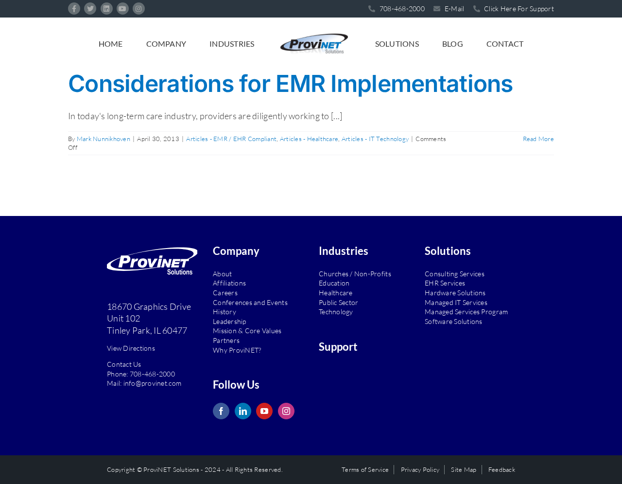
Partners (226, 340)
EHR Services (445, 283)
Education (334, 283)
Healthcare (336, 292)
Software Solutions (454, 321)
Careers (225, 292)
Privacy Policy (420, 469)
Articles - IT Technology (375, 139)
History (224, 311)
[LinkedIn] (243, 411)
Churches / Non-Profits (355, 273)
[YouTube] (264, 411)
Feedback (501, 469)
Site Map (463, 469)
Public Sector (338, 302)
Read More (538, 139)
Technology (336, 311)
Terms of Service (365, 469)
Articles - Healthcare (309, 139)
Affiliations (229, 283)
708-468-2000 (152, 374)
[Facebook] (221, 411)
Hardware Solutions (455, 292)
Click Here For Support (518, 8)
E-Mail (453, 8)
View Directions (131, 348)
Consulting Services (454, 273)
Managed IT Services (456, 302)
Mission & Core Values (247, 330)
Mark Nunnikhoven (103, 139)
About (222, 273)
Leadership (229, 321)
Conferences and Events (250, 302)
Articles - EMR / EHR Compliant (231, 139)
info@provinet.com (152, 383)
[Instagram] (286, 411)
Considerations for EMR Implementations (290, 83)
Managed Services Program (466, 311)
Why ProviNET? (237, 350)
